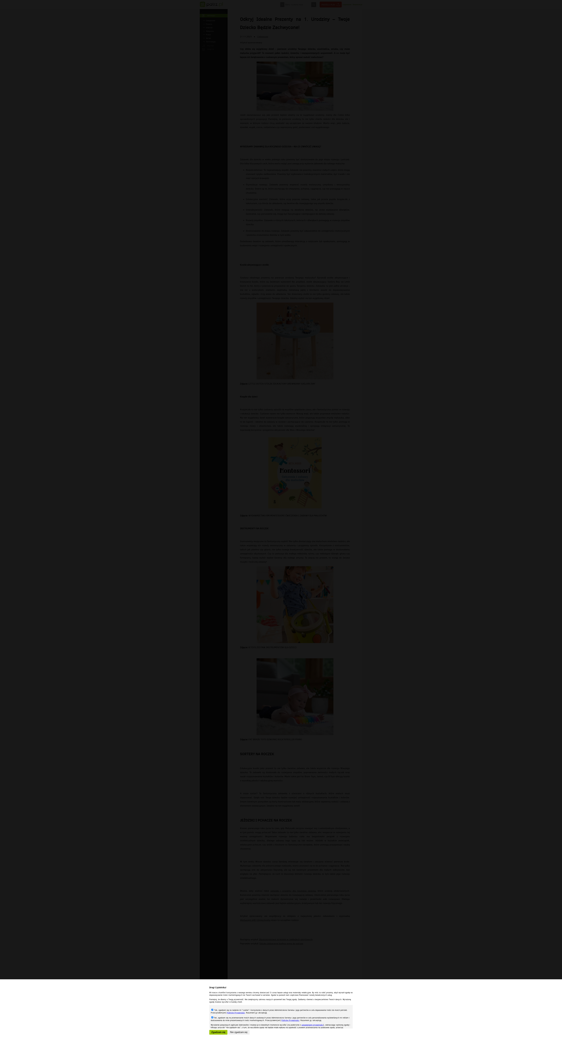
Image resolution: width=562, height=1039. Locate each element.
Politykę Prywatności (236, 1012)
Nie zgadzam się (238, 1032)
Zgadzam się (218, 1032)
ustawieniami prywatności (312, 1025)
